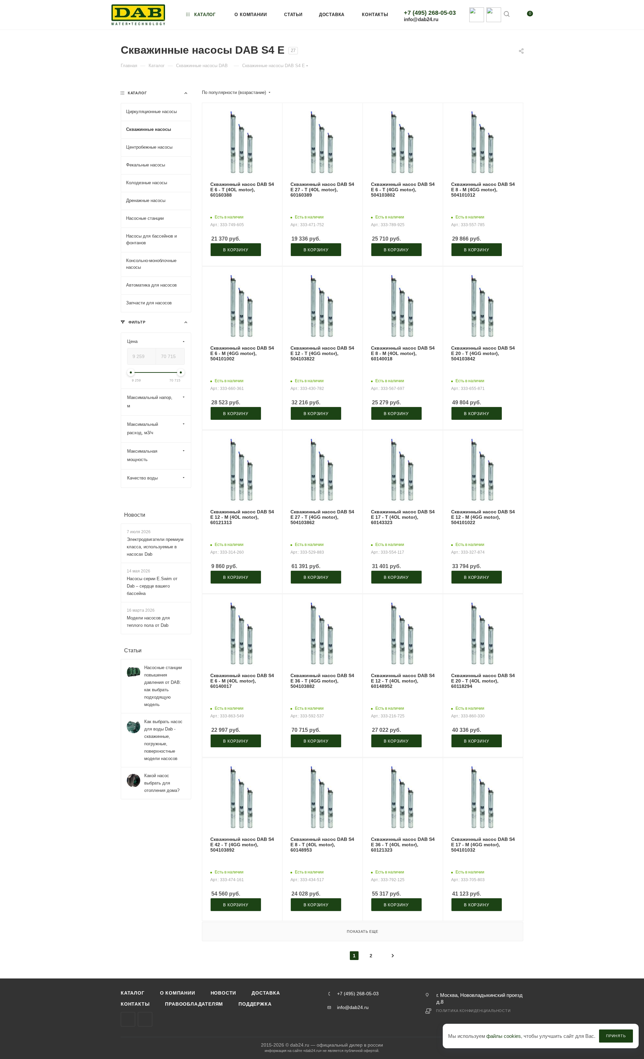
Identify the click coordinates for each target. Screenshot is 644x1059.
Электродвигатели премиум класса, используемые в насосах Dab (155, 547)
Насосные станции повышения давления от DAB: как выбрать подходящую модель (163, 686)
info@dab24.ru (421, 19)
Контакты (135, 1004)
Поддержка (254, 1004)
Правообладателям (194, 1004)
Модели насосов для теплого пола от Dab (148, 622)
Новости (134, 515)
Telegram (145, 1019)
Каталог (133, 993)
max (128, 1019)
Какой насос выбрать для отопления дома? (161, 783)
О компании (177, 993)
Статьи (133, 651)
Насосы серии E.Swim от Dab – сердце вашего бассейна (152, 586)
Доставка (266, 993)
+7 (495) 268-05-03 (430, 12)
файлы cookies (503, 1036)
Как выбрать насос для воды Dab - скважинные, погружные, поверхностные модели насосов (163, 740)
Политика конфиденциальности (473, 1011)
